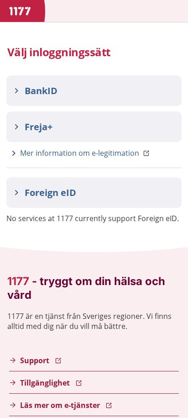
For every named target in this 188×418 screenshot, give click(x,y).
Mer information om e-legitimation (79, 153)
